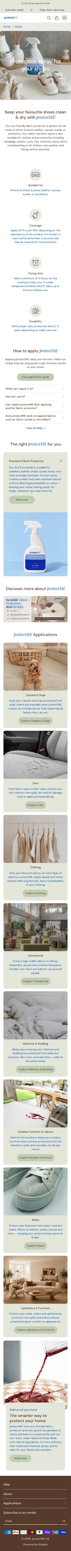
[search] (49, 17)
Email (8, 1521)
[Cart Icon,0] (56, 17)
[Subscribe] (63, 1521)
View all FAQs (34, 428)
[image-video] (35, 609)
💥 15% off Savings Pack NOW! (35, 3)
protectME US (40, 1539)
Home (7, 26)
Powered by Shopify (35, 1544)
